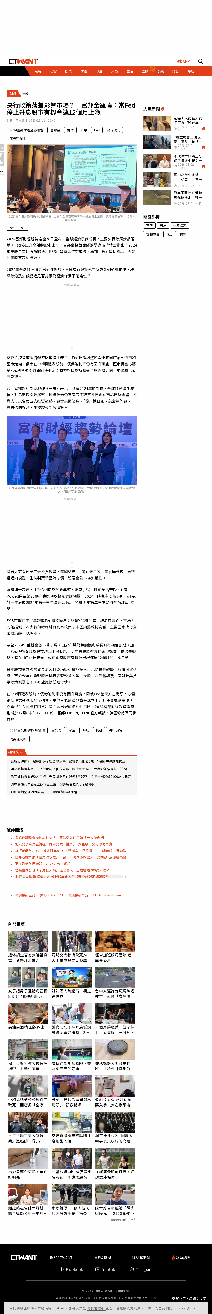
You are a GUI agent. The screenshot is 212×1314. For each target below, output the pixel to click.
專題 (191, 71)
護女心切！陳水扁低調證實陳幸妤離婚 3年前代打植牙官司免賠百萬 (71, 1029)
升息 (84, 130)
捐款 (183, 234)
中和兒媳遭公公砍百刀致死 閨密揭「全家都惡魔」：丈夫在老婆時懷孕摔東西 (28, 1102)
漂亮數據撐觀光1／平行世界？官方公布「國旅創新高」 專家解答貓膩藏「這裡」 (70, 768)
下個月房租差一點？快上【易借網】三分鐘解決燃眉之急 (115, 1029)
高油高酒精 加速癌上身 (26, 1029)
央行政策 (113, 130)
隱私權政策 (96, 1308)
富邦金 (55, 130)
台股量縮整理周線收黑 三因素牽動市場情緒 (44, 791)
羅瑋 (70, 130)
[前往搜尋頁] (200, 61)
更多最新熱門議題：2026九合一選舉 (43, 863)
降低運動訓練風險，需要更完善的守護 (71, 1065)
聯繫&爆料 (102, 1257)
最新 (38, 71)
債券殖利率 (18, 138)
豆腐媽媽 (179, 225)
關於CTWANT (61, 1257)
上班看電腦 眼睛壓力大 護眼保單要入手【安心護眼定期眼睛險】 (63, 876)
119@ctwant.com (107, 895)
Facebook (74, 1269)
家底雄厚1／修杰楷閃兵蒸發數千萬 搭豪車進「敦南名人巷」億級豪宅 (71, 1210)
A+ (12, 227)
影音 (175, 71)
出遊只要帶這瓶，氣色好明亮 (28, 1174)
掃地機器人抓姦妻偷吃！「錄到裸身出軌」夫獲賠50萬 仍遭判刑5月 (115, 1065)
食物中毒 (152, 234)
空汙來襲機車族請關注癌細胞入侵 (71, 1138)
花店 (169, 234)
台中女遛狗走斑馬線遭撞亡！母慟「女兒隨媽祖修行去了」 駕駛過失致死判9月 (115, 993)
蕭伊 (149, 225)
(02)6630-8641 (52, 895)
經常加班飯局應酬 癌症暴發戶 (113, 957)
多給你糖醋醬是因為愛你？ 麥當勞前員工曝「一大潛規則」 (61, 837)
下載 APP (182, 61)
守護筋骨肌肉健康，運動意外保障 (115, 1174)
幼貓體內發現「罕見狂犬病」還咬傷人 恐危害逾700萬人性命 (62, 870)
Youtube (109, 1269)
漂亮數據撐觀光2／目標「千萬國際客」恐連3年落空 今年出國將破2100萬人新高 (71, 776)
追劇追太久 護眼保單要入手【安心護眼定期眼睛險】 (115, 1102)
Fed (97, 130)
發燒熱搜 (183, 1257)
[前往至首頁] (24, 61)
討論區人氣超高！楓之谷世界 (71, 993)
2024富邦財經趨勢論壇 (26, 130)
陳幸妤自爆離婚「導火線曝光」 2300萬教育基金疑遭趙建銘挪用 (115, 1210)
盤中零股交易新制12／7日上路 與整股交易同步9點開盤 (52, 784)
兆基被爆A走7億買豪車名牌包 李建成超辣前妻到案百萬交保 (72, 1174)
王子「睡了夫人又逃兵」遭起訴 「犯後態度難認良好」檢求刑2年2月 (27, 1138)
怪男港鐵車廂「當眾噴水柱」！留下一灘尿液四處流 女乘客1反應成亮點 (70, 856)
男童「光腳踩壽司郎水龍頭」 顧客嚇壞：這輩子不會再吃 (71, 1102)
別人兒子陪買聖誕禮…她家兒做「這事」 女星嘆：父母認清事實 (63, 843)
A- (22, 227)
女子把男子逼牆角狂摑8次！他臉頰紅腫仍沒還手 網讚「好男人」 (28, 993)
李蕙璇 (20, 120)
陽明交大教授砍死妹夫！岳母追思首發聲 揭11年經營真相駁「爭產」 (72, 957)
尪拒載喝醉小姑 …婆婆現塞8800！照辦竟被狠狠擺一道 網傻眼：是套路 (70, 850)
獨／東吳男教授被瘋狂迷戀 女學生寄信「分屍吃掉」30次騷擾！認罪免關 (28, 1065)
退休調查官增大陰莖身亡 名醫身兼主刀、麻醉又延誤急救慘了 (28, 957)
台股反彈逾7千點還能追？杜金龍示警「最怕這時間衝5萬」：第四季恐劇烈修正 (68, 761)
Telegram (144, 1269)
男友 (163, 225)
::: (11, 77)
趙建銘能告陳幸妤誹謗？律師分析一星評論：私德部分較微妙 (26, 1210)
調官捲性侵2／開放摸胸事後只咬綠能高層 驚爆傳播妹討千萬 (115, 1138)
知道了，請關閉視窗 (191, 1298)
